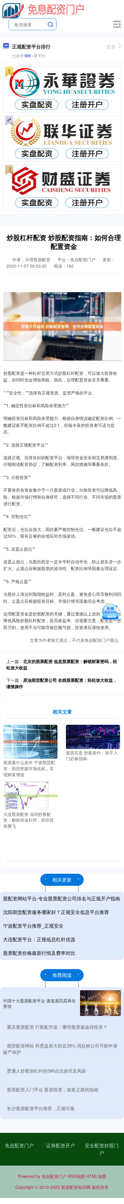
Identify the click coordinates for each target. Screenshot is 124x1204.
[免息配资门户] (43, 10)
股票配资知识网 (76, 1187)
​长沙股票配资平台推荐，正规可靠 (41, 1108)
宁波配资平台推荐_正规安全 (33, 925)
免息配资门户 (19, 1145)
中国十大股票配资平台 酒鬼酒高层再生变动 (39, 1003)
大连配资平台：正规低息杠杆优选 (39, 939)
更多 (111, 46)
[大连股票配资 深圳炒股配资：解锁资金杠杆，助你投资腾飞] (30, 795)
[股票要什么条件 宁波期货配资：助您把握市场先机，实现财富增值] (30, 741)
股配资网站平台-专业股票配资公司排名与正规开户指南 (61, 898)
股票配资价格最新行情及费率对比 (39, 952)
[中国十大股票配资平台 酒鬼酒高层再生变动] (100, 1003)
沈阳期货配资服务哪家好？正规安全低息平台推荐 (56, 912)
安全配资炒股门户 (102, 1149)
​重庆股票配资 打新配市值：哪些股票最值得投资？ (57, 1027)
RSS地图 (76, 1176)
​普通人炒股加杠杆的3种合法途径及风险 (46, 1070)
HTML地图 (96, 1176)
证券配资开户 (60, 1145)
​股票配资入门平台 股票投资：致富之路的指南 (52, 1089)
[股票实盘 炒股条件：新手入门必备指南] (93, 736)
